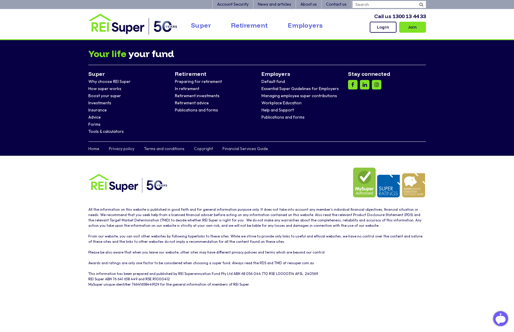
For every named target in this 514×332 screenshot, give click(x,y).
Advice (94, 117)
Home (93, 148)
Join (412, 27)
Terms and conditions (164, 148)
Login (383, 27)
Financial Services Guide (245, 148)
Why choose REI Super (109, 81)
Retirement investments (197, 95)
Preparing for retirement (198, 81)
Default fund (273, 81)
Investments (99, 103)
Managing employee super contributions (299, 95)
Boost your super (104, 95)
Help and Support (277, 110)
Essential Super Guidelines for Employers (300, 88)
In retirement (187, 88)
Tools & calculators (106, 131)
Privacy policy (121, 148)
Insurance (97, 110)
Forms (94, 124)
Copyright (203, 148)
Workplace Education (281, 103)
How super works (104, 88)
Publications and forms (196, 110)
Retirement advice (192, 103)
